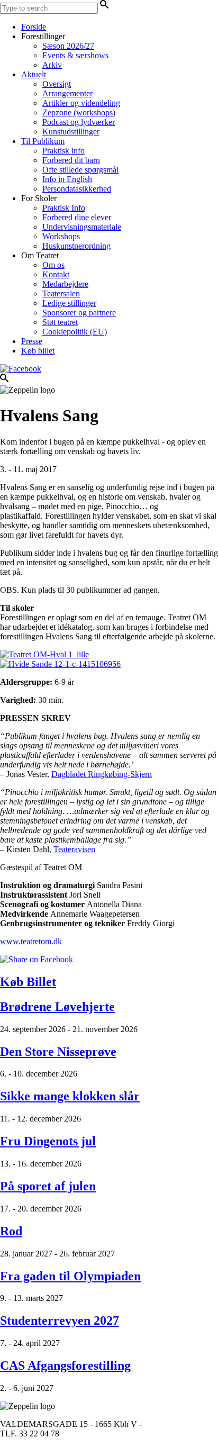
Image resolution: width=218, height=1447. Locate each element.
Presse (31, 341)
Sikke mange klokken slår (70, 1096)
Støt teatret (60, 322)
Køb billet (37, 350)
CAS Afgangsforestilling (65, 1365)
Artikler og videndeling (81, 102)
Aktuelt (33, 74)
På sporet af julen (48, 1186)
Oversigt (56, 83)
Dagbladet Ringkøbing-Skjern (101, 774)
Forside (33, 26)
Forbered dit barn (71, 160)
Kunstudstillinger (70, 131)
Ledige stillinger (69, 303)
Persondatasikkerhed (76, 188)
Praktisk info (63, 150)
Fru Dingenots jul (48, 1141)
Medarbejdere (65, 283)
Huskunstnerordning (76, 245)
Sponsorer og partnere (79, 312)
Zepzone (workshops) (78, 112)
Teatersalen (61, 293)
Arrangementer (67, 93)
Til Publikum (43, 141)
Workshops (61, 236)
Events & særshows (75, 55)
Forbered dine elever (76, 217)
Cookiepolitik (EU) (74, 331)
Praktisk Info (63, 207)
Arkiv (52, 64)
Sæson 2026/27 (68, 45)
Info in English (67, 179)
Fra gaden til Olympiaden (70, 1276)
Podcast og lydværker (78, 121)
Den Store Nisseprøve (58, 1052)
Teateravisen (74, 849)
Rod (11, 1231)
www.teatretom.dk (31, 941)
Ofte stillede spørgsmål (80, 169)
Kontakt (55, 274)
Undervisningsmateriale (81, 226)
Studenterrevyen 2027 (59, 1320)
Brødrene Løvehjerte (57, 1007)
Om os (53, 264)
